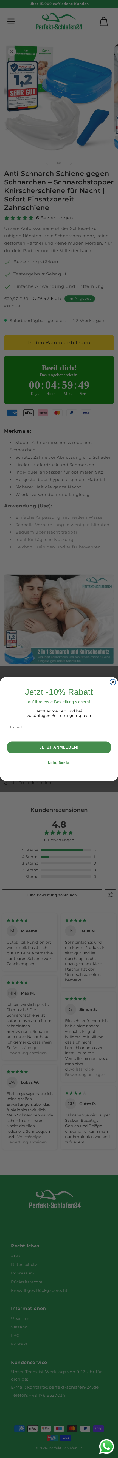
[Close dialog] (113, 682)
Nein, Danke (59, 763)
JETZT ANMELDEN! (59, 748)
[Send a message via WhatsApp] (106, 1446)
